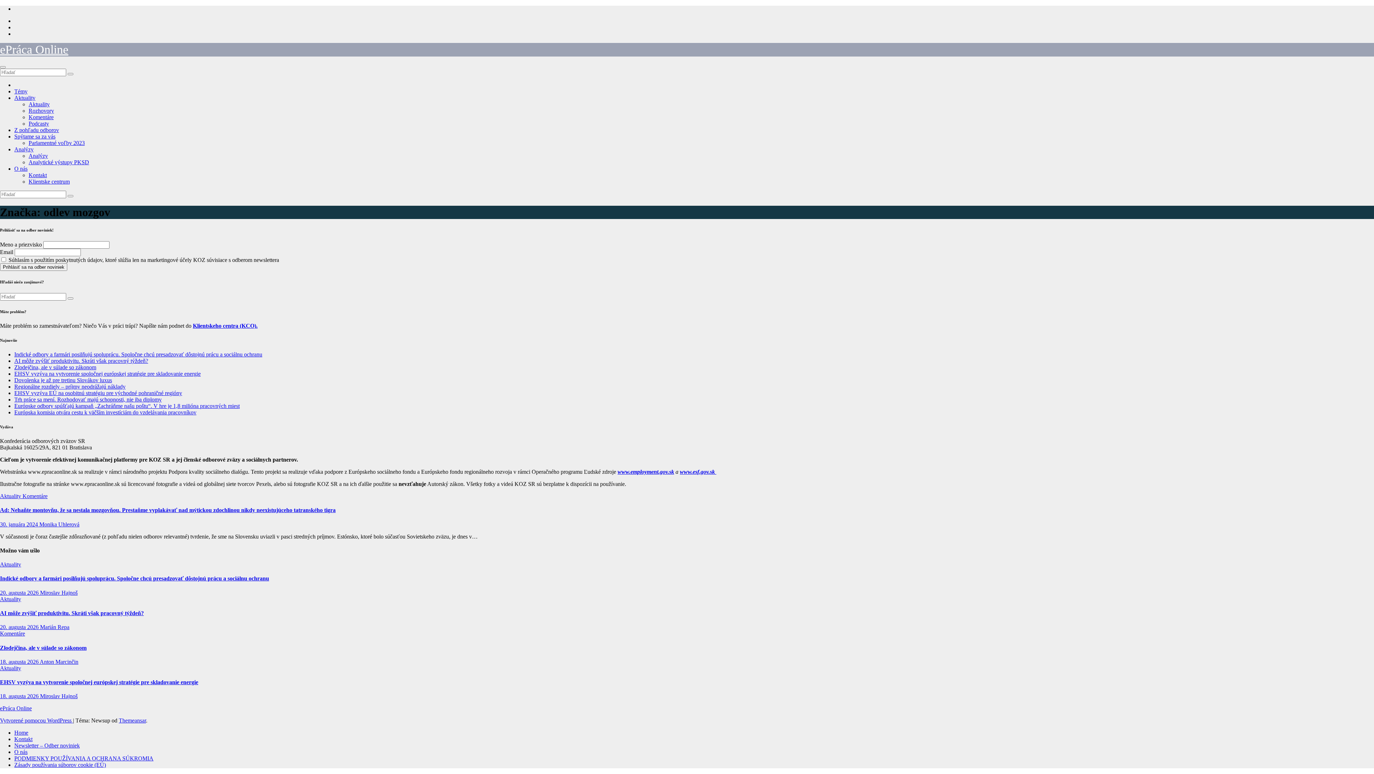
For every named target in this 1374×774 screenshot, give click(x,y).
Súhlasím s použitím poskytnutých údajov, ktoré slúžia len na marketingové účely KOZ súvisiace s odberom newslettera (143, 260)
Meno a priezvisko (21, 245)
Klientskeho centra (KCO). (225, 326)
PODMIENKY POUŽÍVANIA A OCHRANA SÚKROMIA (84, 758)
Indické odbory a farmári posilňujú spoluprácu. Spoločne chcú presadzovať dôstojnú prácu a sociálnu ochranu (138, 354)
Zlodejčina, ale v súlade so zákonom (55, 367)
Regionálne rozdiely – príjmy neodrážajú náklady (70, 387)
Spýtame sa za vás (34, 136)
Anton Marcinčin (59, 662)
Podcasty (39, 124)
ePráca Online (34, 49)
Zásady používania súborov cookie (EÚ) (60, 765)
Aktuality (24, 98)
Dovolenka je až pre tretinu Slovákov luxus (63, 380)
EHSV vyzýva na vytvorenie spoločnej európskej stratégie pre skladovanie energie (107, 374)
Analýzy (24, 149)
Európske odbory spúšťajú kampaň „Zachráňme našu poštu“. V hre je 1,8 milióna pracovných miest (127, 406)
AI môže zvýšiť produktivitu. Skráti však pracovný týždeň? (81, 361)
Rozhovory (41, 111)
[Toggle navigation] (3, 67)
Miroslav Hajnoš (59, 593)
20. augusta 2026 (20, 593)
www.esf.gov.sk (698, 472)
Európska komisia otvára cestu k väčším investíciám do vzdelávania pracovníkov (105, 412)
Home (21, 733)
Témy (21, 91)
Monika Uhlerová (59, 524)
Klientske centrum (49, 182)
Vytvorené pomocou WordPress (36, 720)
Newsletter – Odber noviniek (47, 746)
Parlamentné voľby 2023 (57, 143)
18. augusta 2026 (20, 662)
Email (6, 252)
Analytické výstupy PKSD (59, 162)
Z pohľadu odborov (36, 130)
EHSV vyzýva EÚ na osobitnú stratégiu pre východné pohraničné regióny (98, 393)
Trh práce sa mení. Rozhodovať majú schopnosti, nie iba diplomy (88, 399)
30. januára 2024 (19, 524)
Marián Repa (54, 627)
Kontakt (38, 175)
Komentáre (41, 117)
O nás (21, 169)
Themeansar (132, 720)
